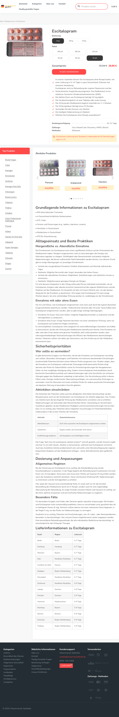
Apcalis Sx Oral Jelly (13, 237)
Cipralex (103, 182)
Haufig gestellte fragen (29, 9)
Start (1, 21)
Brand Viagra (10, 160)
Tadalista (9, 253)
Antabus (8, 213)
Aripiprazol (75, 183)
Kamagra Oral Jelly (13, 186)
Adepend (9, 242)
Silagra (8, 263)
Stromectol (10, 176)
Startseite (23, 4)
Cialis (7, 165)
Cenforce (9, 181)
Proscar (8, 226)
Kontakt (62, 4)
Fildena (8, 208)
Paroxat (49, 183)
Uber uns (50, 4)
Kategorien (37, 4)
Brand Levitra (11, 197)
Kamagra (9, 170)
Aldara (8, 231)
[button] (49, 188)
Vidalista (9, 202)
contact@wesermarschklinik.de (73, 657)
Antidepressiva (10, 21)
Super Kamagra (11, 247)
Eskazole (9, 258)
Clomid (8, 269)
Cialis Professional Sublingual (13, 219)
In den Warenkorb (69, 72)
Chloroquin (10, 192)
